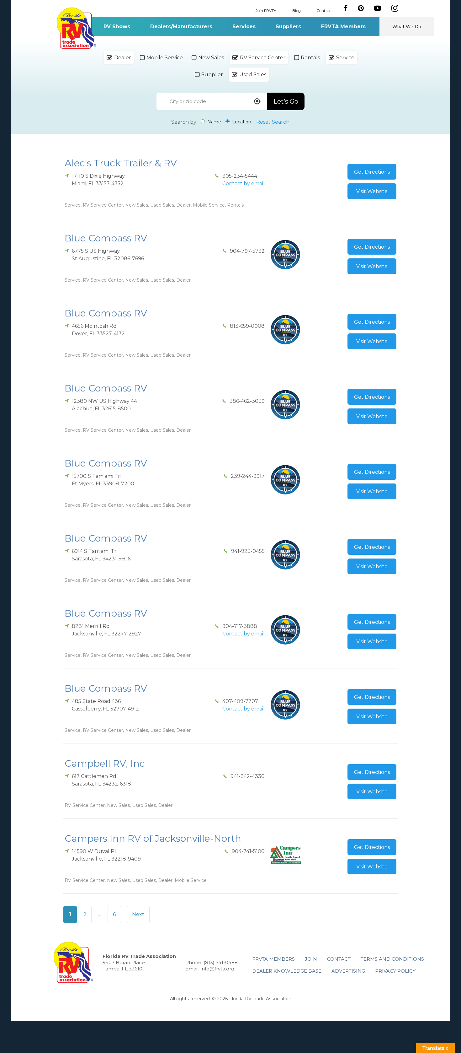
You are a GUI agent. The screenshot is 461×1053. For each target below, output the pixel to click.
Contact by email (243, 183)
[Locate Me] (257, 101)
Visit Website (372, 191)
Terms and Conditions (392, 959)
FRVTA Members (343, 27)
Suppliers (288, 27)
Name (213, 122)
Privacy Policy (395, 971)
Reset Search (272, 122)
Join (311, 959)
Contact (323, 10)
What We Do (406, 27)
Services (244, 27)
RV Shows (116, 27)
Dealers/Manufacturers (181, 27)
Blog (296, 10)
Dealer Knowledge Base (286, 971)
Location (241, 122)
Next (138, 914)
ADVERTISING (348, 971)
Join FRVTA (266, 10)
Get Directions (372, 172)
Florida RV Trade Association (76, 28)
